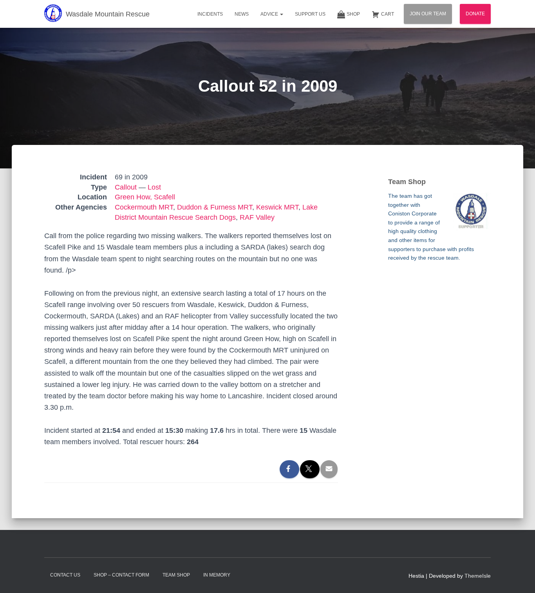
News (242, 14)
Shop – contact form (121, 575)
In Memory (216, 575)
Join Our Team (428, 13)
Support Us (310, 14)
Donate (475, 13)
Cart (387, 14)
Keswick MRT (277, 207)
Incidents (210, 14)
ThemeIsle (478, 576)
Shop (353, 14)
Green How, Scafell (145, 197)
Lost (154, 187)
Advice (269, 14)
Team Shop (176, 575)
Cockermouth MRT (144, 207)
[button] (281, 14)
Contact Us (65, 575)
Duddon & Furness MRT (214, 207)
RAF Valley (257, 217)
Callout (126, 187)
